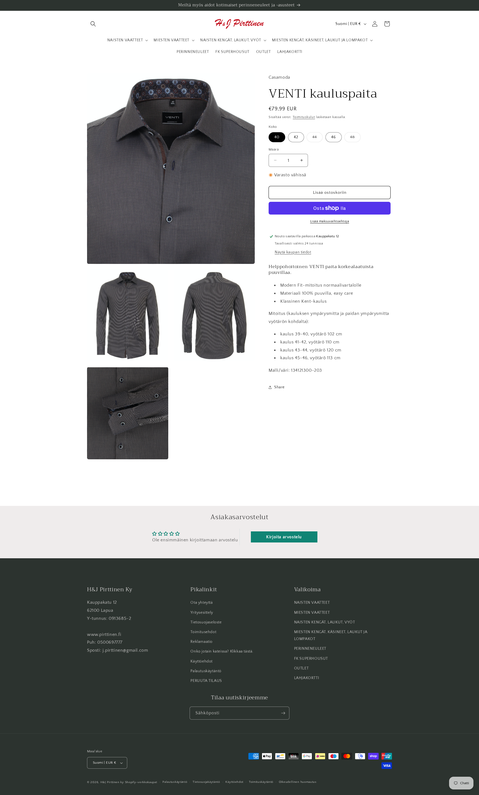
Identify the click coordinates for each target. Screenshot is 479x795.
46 (333, 137)
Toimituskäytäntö (261, 782)
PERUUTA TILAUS (206, 681)
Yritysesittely (201, 612)
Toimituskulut (304, 117)
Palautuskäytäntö (205, 671)
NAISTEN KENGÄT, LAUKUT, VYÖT (324, 622)
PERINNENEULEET (310, 649)
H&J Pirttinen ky (112, 782)
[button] (93, 24)
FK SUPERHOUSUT (311, 658)
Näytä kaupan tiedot (293, 252)
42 (296, 137)
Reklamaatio (201, 641)
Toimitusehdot (203, 632)
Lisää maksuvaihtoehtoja (329, 221)
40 (276, 137)
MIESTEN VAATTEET (312, 612)
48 (355, 138)
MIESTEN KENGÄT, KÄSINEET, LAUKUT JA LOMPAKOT (331, 635)
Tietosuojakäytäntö (206, 782)
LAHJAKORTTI (306, 678)
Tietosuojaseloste (205, 622)
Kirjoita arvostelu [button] (284, 536)
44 (317, 138)
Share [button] (279, 387)
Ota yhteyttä (201, 603)
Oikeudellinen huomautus (298, 782)
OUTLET (301, 668)
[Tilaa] (283, 713)
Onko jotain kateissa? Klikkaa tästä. (221, 651)
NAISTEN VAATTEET (312, 603)
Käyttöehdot (201, 661)
